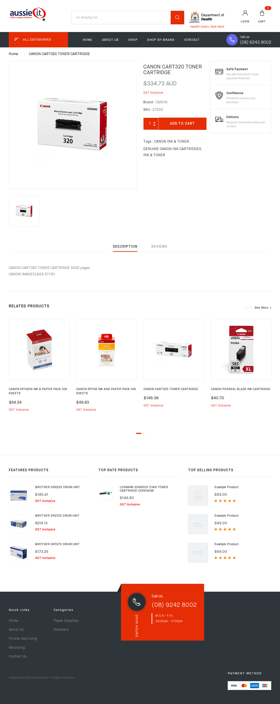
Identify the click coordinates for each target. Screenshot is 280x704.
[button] (262, 16)
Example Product (226, 487)
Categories (64, 610)
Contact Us (18, 656)
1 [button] (138, 433)
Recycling (17, 648)
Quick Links (19, 610)
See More (261, 307)
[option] (72, 125)
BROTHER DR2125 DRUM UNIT (57, 515)
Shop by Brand (161, 39)
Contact (192, 39)
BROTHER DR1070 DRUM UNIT (57, 544)
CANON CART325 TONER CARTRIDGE (171, 389)
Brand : (149, 102)
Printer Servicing (23, 639)
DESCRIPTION (125, 247)
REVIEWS (159, 247)
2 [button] (143, 433)
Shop (133, 39)
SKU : (147, 110)
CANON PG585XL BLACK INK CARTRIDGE (240, 389)
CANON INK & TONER (171, 141)
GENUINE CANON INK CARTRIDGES (172, 149)
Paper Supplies (66, 621)
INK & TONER (154, 155)
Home (87, 39)
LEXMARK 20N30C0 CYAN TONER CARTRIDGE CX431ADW (144, 489)
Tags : (148, 141)
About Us (110, 39)
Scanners (61, 630)
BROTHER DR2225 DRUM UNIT (57, 487)
